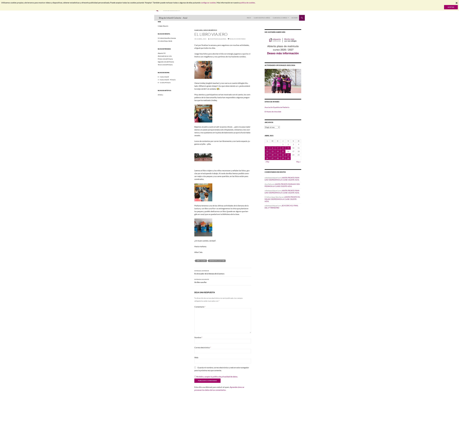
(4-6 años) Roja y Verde (165, 41)
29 (283, 158)
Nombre (198, 337)
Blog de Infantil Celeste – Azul (173, 17)
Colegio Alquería (163, 26)
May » (298, 162)
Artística (160, 95)
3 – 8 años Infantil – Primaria (166, 80)
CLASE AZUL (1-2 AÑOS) (280, 18)
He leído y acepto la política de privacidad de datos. (217, 376)
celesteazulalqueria (218, 39)
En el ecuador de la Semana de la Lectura (209, 272)
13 (272, 151)
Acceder (295, 18)
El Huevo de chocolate (273, 112)
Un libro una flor (201, 280)
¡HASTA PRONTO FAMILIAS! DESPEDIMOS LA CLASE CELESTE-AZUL (282, 179)
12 (267, 151)
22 (283, 155)
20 (272, 155)
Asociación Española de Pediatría (277, 107)
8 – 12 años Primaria (164, 82)
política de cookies (247, 2)
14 (278, 151)
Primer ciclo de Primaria (165, 59)
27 (272, 158)
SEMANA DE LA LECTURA (217, 261)
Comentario (199, 307)
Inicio (249, 18)
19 (267, 155)
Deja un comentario (238, 39)
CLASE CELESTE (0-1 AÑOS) (262, 18)
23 (288, 155)
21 (278, 155)
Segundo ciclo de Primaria (166, 62)
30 (288, 158)
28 (278, 158)
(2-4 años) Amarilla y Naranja (167, 38)
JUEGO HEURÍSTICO (210, 30)
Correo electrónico (202, 347)
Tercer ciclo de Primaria (165, 65)
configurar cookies (208, 2)
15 (283, 151)
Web (196, 357)
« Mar (267, 162)
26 (267, 158)
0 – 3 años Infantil (163, 77)
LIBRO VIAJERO (201, 261)
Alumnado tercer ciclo (165, 56)
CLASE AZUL (198, 30)
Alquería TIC (162, 53)
